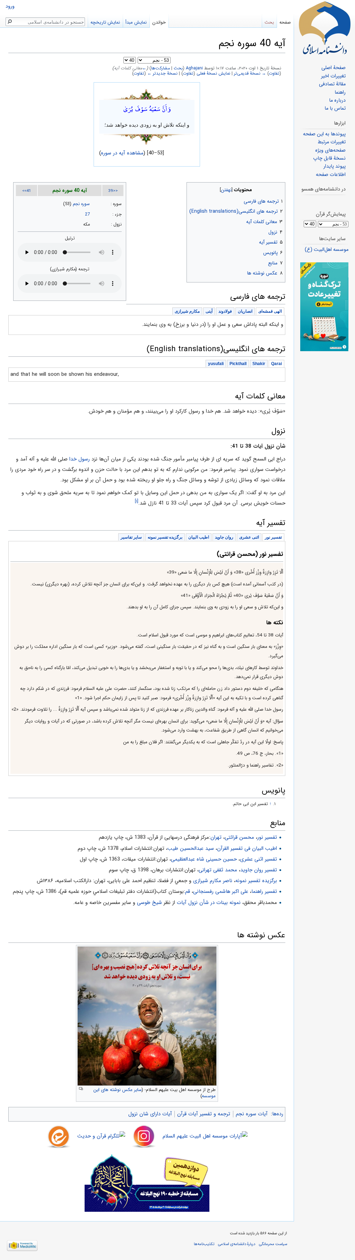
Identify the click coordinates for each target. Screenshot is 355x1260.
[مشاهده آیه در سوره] (147, 94)
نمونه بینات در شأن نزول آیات (209, 902)
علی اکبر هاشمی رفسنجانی (220, 891)
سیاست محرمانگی (273, 1244)
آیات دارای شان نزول (150, 1114)
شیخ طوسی (149, 902)
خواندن (159, 22)
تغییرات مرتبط (332, 142)
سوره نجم (81, 204)
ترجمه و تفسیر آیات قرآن (203, 1114)
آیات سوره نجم (252, 1114)
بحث (178, 68)
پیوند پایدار (334, 166)
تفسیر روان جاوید (258, 870)
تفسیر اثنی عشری (258, 859)
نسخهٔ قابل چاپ (329, 158)
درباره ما (337, 100)
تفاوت (274, 73)
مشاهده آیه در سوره (122, 153)
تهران (216, 837)
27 (87, 214)
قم (187, 891)
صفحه (285, 22)
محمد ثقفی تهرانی (218, 870)
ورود (10, 6)
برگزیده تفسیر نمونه (256, 881)
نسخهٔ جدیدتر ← (162, 73)
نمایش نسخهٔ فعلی (213, 73)
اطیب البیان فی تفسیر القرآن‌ (247, 848)
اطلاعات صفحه (331, 175)
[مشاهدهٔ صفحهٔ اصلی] (324, 28)
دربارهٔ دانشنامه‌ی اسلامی (236, 1244)
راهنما (340, 92)
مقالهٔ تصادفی (332, 84)
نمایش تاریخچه (105, 22)
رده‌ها (277, 1114)
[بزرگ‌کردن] (81, 1089)
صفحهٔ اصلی (333, 68)
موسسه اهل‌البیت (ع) (326, 250)
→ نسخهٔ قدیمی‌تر (250, 73)
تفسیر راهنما (264, 891)
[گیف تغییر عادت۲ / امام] (324, 306)
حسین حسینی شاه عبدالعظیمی (204, 859)
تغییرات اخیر (333, 76)
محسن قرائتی (239, 837)
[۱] (136, 501)
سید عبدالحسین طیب (190, 848)
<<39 (113, 191)
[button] (279, 188)
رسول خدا (79, 459)
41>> (26, 191)
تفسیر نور (267, 837)
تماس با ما (335, 108)
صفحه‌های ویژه (330, 150)
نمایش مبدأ (136, 22)
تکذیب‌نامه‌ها (204, 1244)
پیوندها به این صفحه (324, 134)
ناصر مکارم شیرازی (212, 881)
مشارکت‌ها (160, 68)
